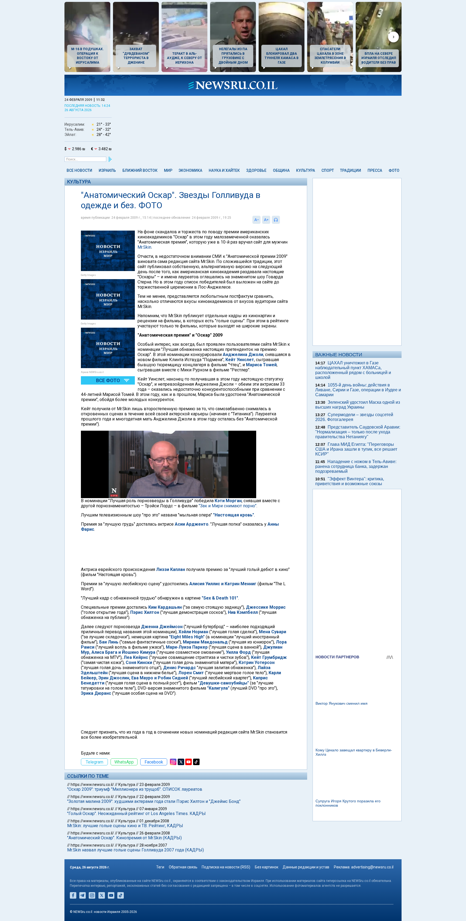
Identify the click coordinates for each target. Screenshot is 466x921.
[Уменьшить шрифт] (256, 220)
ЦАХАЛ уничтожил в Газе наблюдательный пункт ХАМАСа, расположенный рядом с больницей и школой (353, 370)
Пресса (375, 170)
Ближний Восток (139, 170)
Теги (160, 867)
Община (281, 170)
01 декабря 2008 (154, 821)
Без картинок (266, 867)
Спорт (327, 170)
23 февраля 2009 (154, 784)
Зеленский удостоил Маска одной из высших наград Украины (357, 404)
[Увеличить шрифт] (266, 220)
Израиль (107, 170)
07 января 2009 (153, 809)
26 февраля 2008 (154, 833)
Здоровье (256, 170)
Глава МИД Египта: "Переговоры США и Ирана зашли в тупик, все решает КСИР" (356, 449)
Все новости (79, 170)
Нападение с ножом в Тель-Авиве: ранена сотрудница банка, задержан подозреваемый (355, 466)
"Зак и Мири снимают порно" (227, 505)
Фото (394, 170)
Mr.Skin (144, 247)
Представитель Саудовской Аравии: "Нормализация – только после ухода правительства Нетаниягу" (357, 432)
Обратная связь (183, 867)
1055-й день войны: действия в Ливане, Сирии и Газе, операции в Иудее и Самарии (358, 390)
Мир (168, 170)
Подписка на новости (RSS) (226, 867)
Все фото (108, 380)
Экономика (190, 170)
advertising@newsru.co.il (372, 867)
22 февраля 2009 (154, 797)
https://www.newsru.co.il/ (92, 784)
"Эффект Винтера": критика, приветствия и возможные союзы (349, 481)
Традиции (350, 170)
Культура (305, 170)
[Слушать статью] (281, 220)
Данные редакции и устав (306, 867)
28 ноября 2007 (153, 845)
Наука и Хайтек (224, 170)
